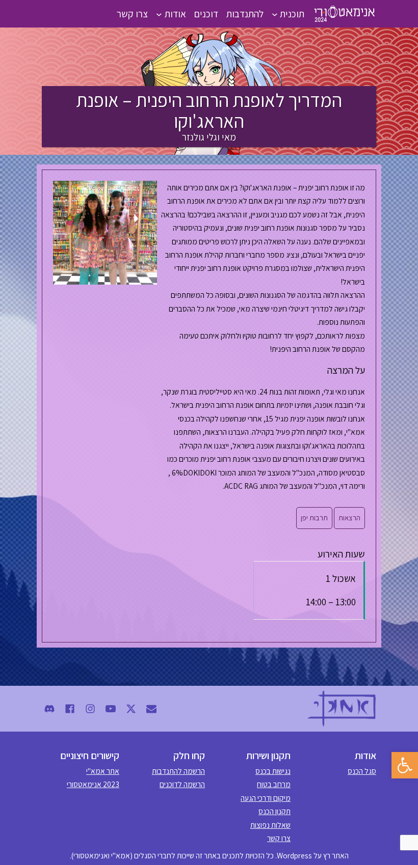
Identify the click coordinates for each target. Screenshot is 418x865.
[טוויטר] (131, 708)
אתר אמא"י (102, 771)
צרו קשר (279, 838)
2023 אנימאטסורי (93, 784)
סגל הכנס (362, 771)
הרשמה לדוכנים (182, 784)
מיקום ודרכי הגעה (266, 798)
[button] (404, 765)
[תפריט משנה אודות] (159, 14)
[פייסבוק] (69, 708)
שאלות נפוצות (270, 825)
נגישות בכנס (273, 771)
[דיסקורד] (49, 708)
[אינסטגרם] (90, 708)
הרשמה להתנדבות (178, 771)
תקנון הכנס (274, 811)
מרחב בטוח (274, 784)
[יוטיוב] (110, 708)
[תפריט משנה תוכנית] (275, 14)
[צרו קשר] (151, 708)
